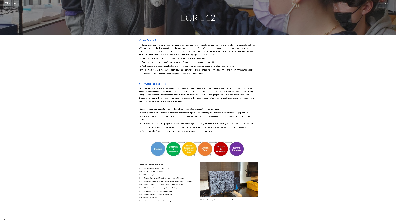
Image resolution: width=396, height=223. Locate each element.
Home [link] (385, 3)
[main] (198, 17)
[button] (393, 2)
